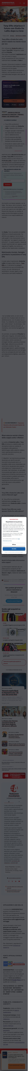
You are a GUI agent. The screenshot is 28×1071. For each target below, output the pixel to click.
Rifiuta (14, 544)
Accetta (14, 548)
